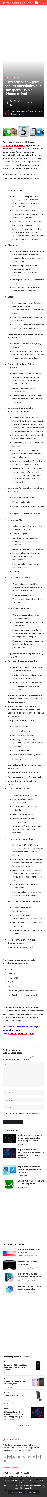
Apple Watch (22, 1144)
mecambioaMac (19, 111)
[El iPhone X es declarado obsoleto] (9, 1253)
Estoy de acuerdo (17, 1492)
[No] (43, 1487)
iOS (19, 1161)
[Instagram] (38, 1457)
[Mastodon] (29, 1457)
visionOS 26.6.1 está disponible (27, 1263)
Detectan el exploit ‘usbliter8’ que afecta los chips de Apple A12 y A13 (14, 1414)
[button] (25, 3)
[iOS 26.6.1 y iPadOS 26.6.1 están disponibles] (9, 1290)
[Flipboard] (14, 1457)
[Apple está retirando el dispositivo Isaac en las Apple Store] (37, 1396)
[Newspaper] (9, 1457)
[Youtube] (5, 1461)
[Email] (15, 101)
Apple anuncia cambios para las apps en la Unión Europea (30, 1169)
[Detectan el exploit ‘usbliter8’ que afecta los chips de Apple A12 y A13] (37, 1412)
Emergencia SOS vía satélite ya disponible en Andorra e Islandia (15, 1367)
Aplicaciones (22, 1175)
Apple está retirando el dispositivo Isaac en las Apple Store (16, 1397)
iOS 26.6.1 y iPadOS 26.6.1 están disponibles (30, 1287)
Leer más (32, 1492)
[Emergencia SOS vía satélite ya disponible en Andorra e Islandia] (37, 1365)
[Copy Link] (19, 101)
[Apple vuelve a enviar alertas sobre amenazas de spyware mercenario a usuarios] (9, 1153)
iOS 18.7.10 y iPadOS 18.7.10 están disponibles (30, 1275)
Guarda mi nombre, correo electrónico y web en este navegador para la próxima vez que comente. (22, 1115)
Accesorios (22, 1268)
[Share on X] (11, 101)
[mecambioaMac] (13, 2)
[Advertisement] (23, 30)
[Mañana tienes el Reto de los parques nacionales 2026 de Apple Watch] (9, 1138)
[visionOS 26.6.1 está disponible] (9, 1265)
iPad (8, 77)
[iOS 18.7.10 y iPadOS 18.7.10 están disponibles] (9, 1277)
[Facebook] (34, 1457)
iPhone (16, 77)
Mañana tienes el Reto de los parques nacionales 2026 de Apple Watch (30, 1138)
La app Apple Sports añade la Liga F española (31, 1182)
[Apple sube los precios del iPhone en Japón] (37, 1382)
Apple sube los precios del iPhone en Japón (14, 1382)
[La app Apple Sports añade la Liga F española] (9, 1184)
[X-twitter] (24, 1457)
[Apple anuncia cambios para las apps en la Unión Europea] (9, 1170)
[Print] (11, 105)
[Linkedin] (19, 1457)
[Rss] (5, 1457)
